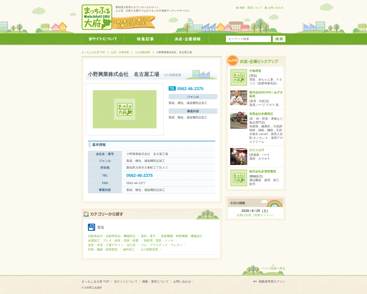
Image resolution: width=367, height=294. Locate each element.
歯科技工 (129, 249)
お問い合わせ (275, 7)
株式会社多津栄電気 (262, 171)
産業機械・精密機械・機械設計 (182, 236)
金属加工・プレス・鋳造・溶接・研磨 (113, 240)
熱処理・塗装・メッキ (159, 240)
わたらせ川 (256, 150)
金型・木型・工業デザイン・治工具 (112, 245)
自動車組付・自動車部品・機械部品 (112, 236)
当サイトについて (126, 281)
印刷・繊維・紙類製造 (103, 249)
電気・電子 (148, 236)
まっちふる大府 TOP (93, 52)
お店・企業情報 (120, 52)
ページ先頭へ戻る (273, 268)
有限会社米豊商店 (261, 113)
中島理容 (255, 70)
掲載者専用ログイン (272, 281)
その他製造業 (142, 52)
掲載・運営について (251, 7)
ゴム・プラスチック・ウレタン (161, 245)
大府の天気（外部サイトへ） (255, 215)
